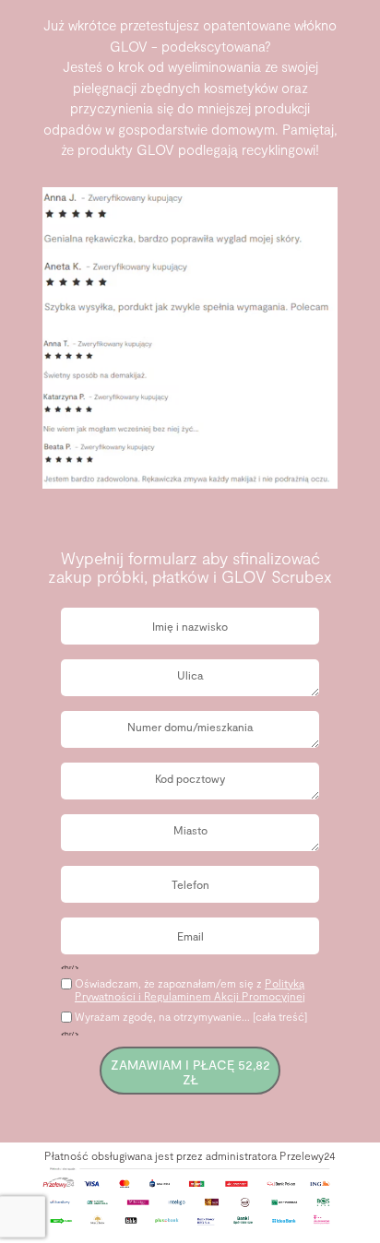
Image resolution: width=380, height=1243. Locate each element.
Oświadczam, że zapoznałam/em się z (190, 989)
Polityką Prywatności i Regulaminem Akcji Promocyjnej (190, 989)
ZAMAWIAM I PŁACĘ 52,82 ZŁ (190, 1071)
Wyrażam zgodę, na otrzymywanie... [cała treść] (191, 1016)
